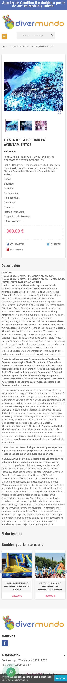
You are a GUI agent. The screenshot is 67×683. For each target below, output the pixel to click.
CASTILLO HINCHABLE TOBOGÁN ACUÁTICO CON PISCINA (16, 586)
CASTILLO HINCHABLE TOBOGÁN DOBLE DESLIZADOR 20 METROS (50, 586)
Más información (20, 680)
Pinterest (16, 249)
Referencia (10, 151)
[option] (17, 574)
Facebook (5, 643)
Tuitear (55, 244)
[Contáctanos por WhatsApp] (11, 672)
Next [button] (65, 572)
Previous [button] (2, 572)
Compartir (17, 244)
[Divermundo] (33, 21)
